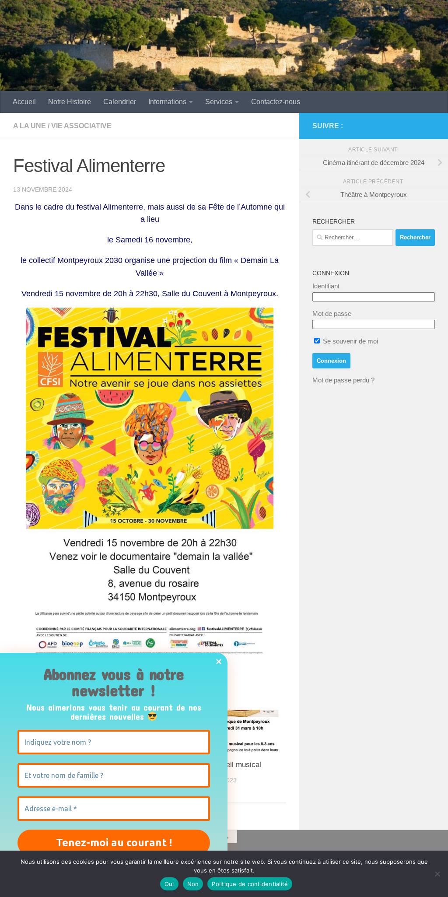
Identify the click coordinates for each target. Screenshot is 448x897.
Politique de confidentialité (250, 883)
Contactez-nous (275, 101)
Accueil (24, 101)
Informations (167, 101)
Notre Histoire (69, 101)
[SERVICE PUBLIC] (429, 125)
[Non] (437, 873)
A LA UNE (29, 126)
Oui (169, 883)
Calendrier (119, 101)
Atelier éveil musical (228, 764)
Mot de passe (331, 313)
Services (218, 101)
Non (193, 883)
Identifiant (326, 286)
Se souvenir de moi (349, 341)
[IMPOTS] (415, 126)
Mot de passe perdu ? (343, 380)
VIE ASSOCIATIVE (81, 126)
